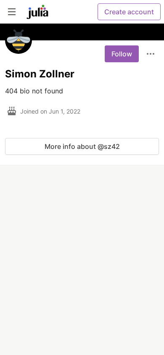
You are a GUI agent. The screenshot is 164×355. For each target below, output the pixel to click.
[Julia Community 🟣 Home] (37, 11)
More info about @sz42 (82, 146)
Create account (129, 12)
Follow (121, 54)
